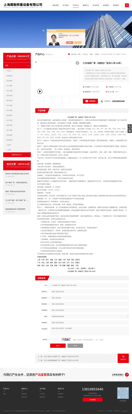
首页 (79, 54)
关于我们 (66, 5)
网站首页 (56, 5)
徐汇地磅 (9, 130)
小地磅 (9, 150)
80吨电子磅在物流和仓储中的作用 (17, 174)
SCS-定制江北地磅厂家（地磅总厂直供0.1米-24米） (62, 356)
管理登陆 (117, 411)
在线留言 (106, 5)
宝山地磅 (9, 105)
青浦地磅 (9, 81)
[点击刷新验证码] (66, 339)
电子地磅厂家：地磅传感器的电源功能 (17, 182)
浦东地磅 (9, 95)
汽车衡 (9, 71)
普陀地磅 (9, 125)
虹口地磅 (9, 120)
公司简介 (42, 394)
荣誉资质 (42, 397)
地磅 (6, 65)
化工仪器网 (108, 411)
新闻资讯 (24, 394)
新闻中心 (86, 5)
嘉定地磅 (9, 100)
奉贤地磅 (9, 140)
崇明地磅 (9, 76)
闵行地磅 (9, 110)
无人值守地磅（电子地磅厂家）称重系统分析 (17, 200)
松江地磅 (9, 85)
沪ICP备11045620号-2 (59, 411)
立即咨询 (92, 101)
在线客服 (92, 399)
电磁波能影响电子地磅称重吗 (15, 209)
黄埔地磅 (9, 135)
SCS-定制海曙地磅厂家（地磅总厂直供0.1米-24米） (62, 360)
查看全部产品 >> (17, 155)
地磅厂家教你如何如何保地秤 (15, 191)
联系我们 (116, 5)
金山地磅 (9, 90)
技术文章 (96, 5)
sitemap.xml (125, 411)
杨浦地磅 (9, 115)
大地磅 (9, 145)
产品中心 (76, 5)
